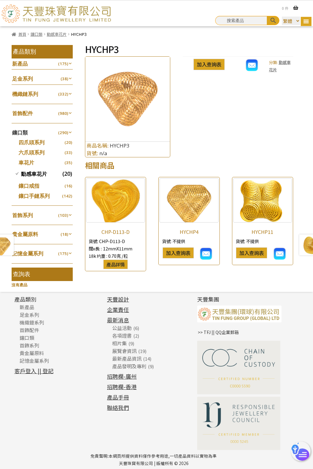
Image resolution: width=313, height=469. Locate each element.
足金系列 (22, 78)
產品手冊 (118, 397)
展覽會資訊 (124, 351)
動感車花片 (57, 34)
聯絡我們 (118, 407)
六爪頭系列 (32, 152)
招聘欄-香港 (122, 387)
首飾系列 (22, 215)
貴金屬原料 (25, 234)
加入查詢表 (209, 64)
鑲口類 (36, 34)
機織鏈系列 (25, 93)
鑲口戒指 (29, 185)
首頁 (22, 34)
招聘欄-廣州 (122, 376)
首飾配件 (22, 113)
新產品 (20, 63)
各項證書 (122, 335)
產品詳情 (115, 264)
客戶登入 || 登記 (33, 371)
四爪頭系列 (32, 142)
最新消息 (118, 320)
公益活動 (122, 328)
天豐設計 (118, 299)
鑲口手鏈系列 (34, 195)
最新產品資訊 (127, 358)
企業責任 (118, 309)
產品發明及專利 (129, 366)
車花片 (26, 162)
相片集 (119, 343)
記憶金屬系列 (27, 253)
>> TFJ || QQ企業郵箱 (218, 332)
